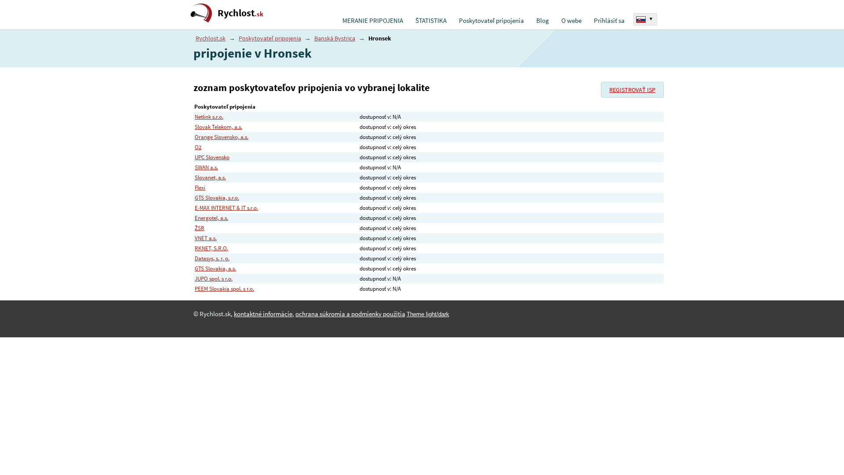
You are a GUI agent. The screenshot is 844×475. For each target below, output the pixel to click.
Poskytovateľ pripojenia (491, 21)
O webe (571, 21)
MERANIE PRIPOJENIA (372, 21)
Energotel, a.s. (211, 218)
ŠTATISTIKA (431, 21)
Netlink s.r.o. (209, 117)
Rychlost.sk (211, 38)
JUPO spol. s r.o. (214, 278)
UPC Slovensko (212, 157)
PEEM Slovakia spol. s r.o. (224, 288)
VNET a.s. (206, 238)
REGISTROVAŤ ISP (632, 90)
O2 (198, 147)
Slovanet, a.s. (210, 177)
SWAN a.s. (206, 167)
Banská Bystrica (334, 38)
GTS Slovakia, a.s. (215, 268)
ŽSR (199, 228)
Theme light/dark (428, 314)
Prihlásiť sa (609, 21)
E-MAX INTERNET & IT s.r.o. (226, 208)
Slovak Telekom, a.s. (218, 127)
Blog (542, 21)
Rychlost (240, 13)
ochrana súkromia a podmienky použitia (350, 314)
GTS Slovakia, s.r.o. (217, 197)
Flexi (200, 187)
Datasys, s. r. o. (212, 258)
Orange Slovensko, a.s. (221, 137)
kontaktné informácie (263, 314)
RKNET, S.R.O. (211, 248)
